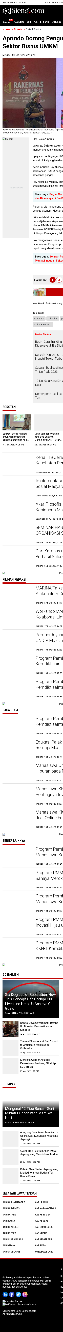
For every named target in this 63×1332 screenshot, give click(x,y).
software (39, 318)
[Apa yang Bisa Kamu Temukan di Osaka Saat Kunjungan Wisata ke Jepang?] (10, 1139)
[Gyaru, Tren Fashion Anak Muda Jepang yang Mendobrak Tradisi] (10, 1157)
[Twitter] (19, 1292)
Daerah (7, 22)
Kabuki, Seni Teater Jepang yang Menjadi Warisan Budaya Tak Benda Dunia (39, 1173)
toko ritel (52, 318)
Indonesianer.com (54, 2)
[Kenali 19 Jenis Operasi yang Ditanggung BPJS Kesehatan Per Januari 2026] (17, 464)
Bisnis (46, 22)
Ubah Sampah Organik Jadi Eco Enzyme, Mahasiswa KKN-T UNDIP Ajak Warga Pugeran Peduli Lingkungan (48, 439)
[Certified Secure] (13, 1301)
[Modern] (8, 139)
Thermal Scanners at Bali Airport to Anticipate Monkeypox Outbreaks (39, 1045)
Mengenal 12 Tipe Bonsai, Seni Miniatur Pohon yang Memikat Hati (29, 1113)
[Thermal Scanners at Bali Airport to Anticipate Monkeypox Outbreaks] (10, 1048)
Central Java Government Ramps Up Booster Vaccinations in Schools (39, 1026)
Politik (37, 22)
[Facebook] (12, 1292)
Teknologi (56, 22)
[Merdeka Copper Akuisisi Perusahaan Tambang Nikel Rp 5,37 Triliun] (10, 1066)
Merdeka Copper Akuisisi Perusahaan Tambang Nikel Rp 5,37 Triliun (38, 1063)
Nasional (19, 22)
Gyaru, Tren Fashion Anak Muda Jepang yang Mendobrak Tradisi (39, 1152)
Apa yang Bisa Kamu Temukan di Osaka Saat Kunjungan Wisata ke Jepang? (39, 1136)
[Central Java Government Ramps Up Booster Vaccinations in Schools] (10, 1029)
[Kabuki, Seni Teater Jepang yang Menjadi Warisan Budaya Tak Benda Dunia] (10, 1176)
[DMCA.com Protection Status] (19, 1304)
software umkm (42, 324)
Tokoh (28, 22)
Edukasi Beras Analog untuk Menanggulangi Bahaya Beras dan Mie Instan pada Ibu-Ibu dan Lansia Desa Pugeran (15, 439)
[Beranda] (24, 11)
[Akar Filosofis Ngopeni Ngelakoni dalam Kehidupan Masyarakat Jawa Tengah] (17, 511)
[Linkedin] (6, 1292)
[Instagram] (25, 1292)
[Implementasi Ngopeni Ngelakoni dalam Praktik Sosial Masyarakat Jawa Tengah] (17, 487)
